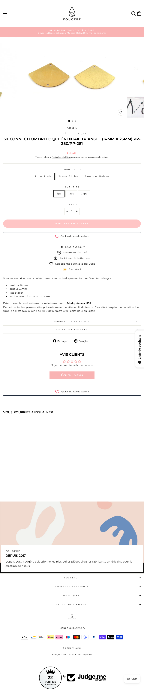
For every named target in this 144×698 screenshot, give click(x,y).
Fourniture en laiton (72, 321)
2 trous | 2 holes (68, 176)
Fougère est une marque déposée (72, 654)
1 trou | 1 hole (43, 176)
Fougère (71, 578)
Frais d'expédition (61, 157)
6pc (59, 193)
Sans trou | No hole (97, 176)
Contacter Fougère (72, 329)
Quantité (72, 187)
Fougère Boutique (72, 133)
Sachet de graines (71, 604)
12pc (71, 193)
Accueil (71, 127)
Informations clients (71, 586)
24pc (84, 193)
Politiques (71, 595)
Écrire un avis (72, 375)
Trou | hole (71, 169)
